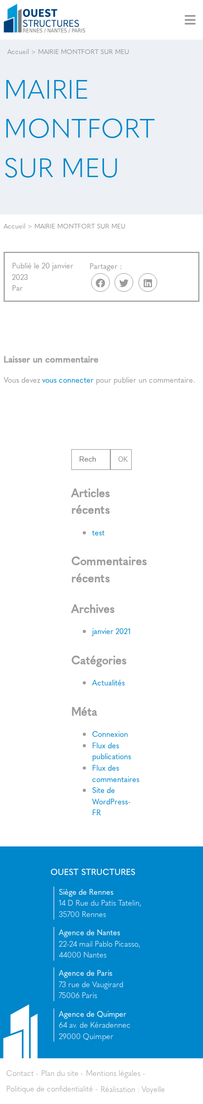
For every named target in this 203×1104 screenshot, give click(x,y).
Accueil (18, 51)
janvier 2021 (111, 631)
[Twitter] (124, 282)
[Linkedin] (147, 282)
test (98, 532)
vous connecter (68, 379)
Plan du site (60, 1073)
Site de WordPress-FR (111, 801)
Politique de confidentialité (49, 1088)
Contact (20, 1073)
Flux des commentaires (115, 773)
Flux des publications (111, 750)
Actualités (108, 682)
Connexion (110, 733)
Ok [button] (124, 459)
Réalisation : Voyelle (132, 1088)
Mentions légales (113, 1073)
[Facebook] (100, 282)
